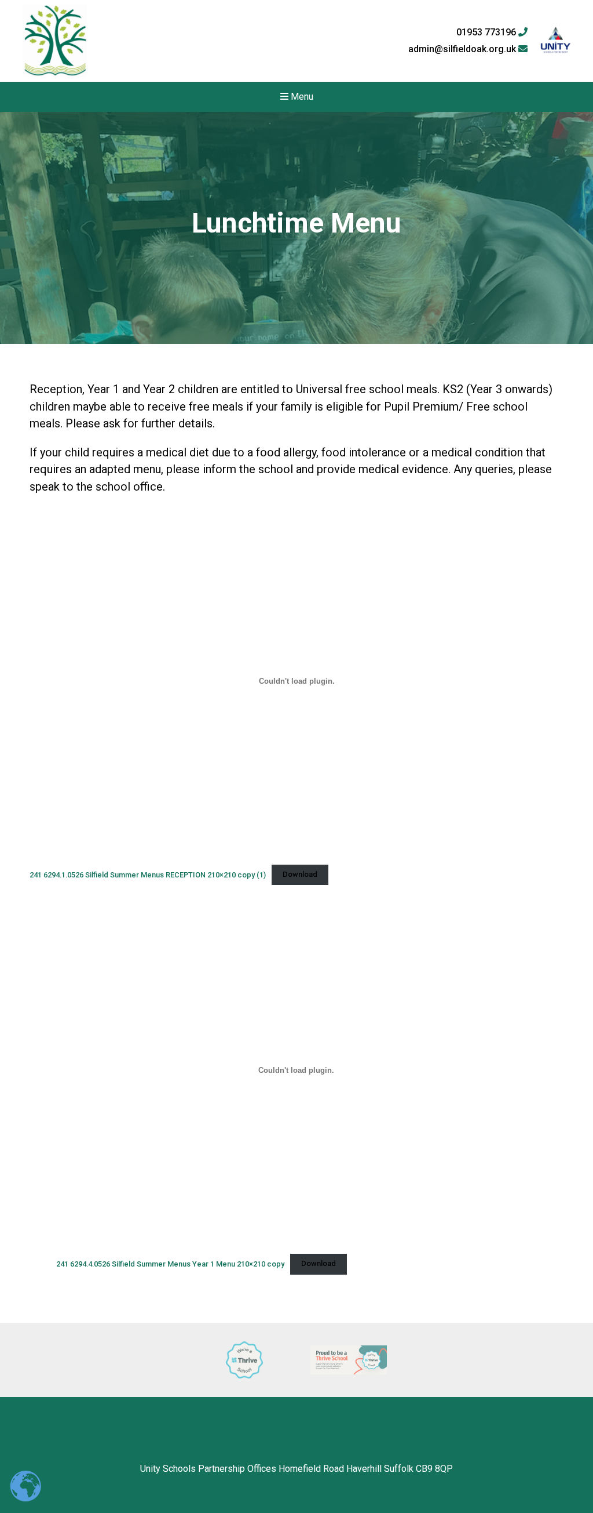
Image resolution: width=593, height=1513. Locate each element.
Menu (300, 96)
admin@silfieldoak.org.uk (463, 49)
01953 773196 (487, 32)
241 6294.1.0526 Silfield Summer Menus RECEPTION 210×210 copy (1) (148, 874)
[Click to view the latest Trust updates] (555, 41)
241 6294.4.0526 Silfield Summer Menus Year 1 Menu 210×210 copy (170, 1263)
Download (300, 874)
